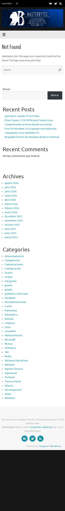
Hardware (10, 298)
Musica (8, 343)
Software (10, 364)
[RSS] (60, 3)
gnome (8, 285)
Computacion (12, 260)
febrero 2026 (12, 208)
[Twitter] (55, 3)
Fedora (8, 277)
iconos (8, 306)
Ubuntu (9, 385)
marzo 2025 (11, 237)
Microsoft (10, 339)
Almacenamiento (14, 256)
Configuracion (13, 268)
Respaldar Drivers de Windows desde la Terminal (32, 137)
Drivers (9, 272)
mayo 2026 (11, 195)
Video (8, 394)
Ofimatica (10, 348)
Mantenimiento (13, 335)
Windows (10, 398)
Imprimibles (7, 3)
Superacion (11, 373)
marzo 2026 (11, 204)
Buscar (6, 89)
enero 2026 (11, 212)
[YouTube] (50, 3)
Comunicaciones (14, 264)
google (8, 289)
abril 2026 (10, 199)
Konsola (9, 318)
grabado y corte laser (16, 293)
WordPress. (55, 446)
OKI (7, 352)
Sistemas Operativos (16, 360)
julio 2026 (10, 187)
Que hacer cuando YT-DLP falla (22, 116)
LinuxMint (10, 331)
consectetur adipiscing (41, 427)
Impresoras (11, 310)
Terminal (9, 377)
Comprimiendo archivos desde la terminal (28, 124)
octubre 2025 (12, 224)
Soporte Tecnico (14, 369)
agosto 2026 (12, 183)
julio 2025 (10, 229)
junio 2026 (11, 191)
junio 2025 (11, 233)
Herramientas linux (15, 302)
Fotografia (10, 281)
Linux (8, 327)
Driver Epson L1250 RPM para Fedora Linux (29, 120)
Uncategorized (13, 389)
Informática (11, 314)
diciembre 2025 (13, 216)
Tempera (43, 446)
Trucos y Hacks (13, 381)
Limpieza (10, 323)
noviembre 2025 (14, 220)
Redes (8, 356)
